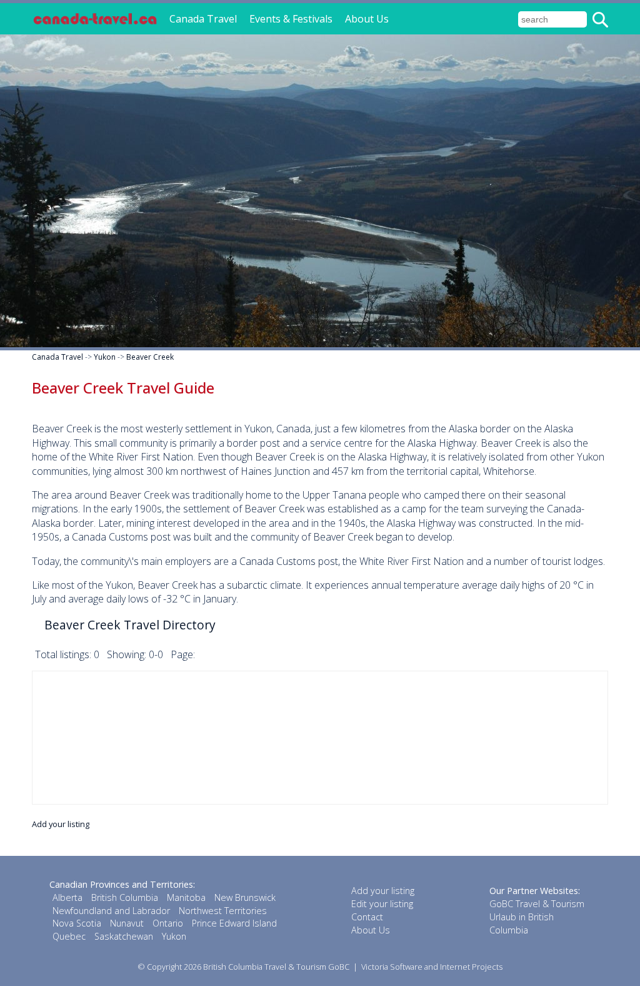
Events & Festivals (290, 19)
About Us (367, 19)
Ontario (167, 923)
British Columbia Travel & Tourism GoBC (276, 966)
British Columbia (124, 897)
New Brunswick (245, 897)
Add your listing (60, 824)
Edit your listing (382, 904)
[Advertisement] (320, 737)
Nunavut (127, 923)
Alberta (67, 897)
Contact (367, 917)
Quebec (69, 936)
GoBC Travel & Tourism (536, 904)
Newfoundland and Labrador (111, 911)
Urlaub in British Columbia (521, 923)
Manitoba (186, 897)
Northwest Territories (223, 911)
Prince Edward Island (234, 923)
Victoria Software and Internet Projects (431, 966)
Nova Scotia (76, 923)
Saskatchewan (123, 936)
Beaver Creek (150, 357)
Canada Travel (203, 19)
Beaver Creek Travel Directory (130, 624)
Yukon (105, 357)
